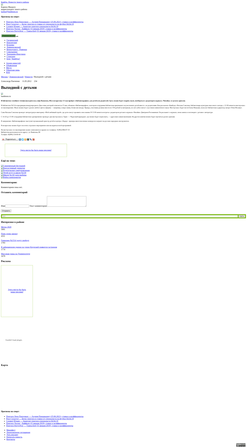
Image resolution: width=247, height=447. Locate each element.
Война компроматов (12, 177)
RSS (8, 72)
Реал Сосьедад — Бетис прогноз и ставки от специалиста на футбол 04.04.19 (40, 24)
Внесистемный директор (14, 168)
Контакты (10, 439)
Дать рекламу (12, 435)
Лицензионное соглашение (18, 432)
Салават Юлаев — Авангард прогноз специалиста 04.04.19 (32, 26)
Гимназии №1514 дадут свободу (15, 240)
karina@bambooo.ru (9, 12)
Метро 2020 (6, 227)
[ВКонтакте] (20, 139)
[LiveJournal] (30, 139)
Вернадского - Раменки (17, 49)
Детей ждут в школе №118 (14, 173)
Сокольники (12, 52)
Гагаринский (12, 40)
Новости (29, 77)
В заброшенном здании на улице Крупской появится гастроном (29, 247)
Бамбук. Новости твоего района (15, 2)
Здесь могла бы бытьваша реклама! (17, 291)
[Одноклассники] (25, 139)
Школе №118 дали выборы (15, 175)
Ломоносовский (8, 36)
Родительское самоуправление (16, 170)
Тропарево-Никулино (16, 54)
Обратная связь (13, 70)
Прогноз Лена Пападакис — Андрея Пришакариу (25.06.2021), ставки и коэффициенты (44, 22)
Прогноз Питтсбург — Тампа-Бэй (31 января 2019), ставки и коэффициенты (39, 31)
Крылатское (12, 42)
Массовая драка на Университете (15, 254)
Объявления (11, 65)
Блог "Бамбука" (13, 59)
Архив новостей (13, 63)
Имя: (3, 206)
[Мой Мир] (28, 139)
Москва (4, 77)
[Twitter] (22, 139)
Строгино (11, 56)
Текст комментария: (38, 206)
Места (9, 68)
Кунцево (10, 45)
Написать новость (14, 437)
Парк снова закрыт (9, 234)
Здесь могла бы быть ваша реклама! (35, 150)
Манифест (10, 430)
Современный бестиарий (14, 166)
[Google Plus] (33, 139)
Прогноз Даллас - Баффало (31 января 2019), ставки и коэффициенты (36, 29)
